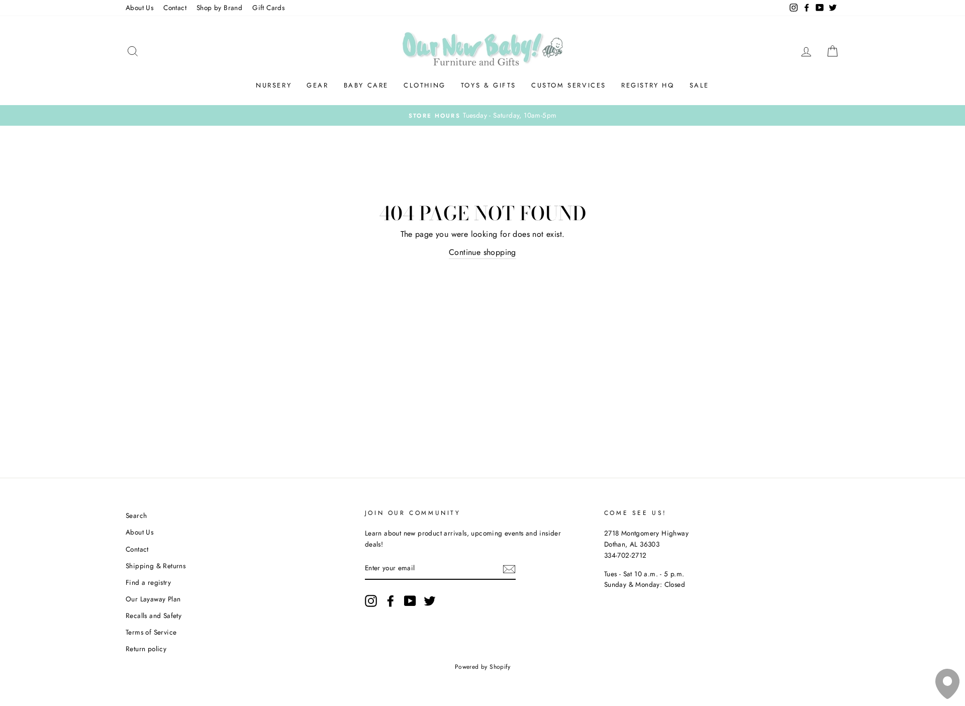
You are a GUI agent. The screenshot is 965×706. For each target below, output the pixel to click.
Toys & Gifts (488, 85)
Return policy (146, 649)
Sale (699, 85)
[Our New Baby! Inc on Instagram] (371, 601)
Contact (174, 8)
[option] (482, 115)
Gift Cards (268, 8)
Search (136, 515)
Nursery (274, 85)
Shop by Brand (219, 8)
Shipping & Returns (155, 566)
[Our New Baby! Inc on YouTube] (410, 601)
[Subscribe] (509, 568)
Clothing (425, 85)
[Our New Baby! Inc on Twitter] (430, 601)
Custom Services (568, 85)
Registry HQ (647, 85)
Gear (317, 85)
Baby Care (366, 85)
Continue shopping (482, 252)
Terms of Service (151, 632)
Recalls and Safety (153, 615)
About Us (139, 8)
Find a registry (148, 582)
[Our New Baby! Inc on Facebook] (390, 601)
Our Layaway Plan (153, 599)
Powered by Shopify (482, 666)
